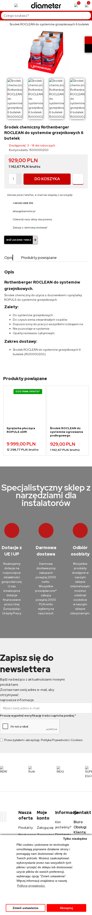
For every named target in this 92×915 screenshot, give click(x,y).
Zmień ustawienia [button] (25, 908)
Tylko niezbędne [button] (75, 838)
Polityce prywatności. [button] (31, 885)
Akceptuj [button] (66, 908)
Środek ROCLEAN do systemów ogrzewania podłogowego (66, 432)
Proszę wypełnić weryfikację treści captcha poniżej (37, 715)
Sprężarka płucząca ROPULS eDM (21, 430)
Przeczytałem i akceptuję (43, 740)
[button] (77, 374)
